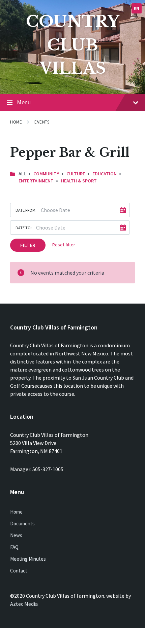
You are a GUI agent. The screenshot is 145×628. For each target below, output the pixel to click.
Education (104, 174)
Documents (22, 523)
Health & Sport (79, 181)
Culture (75, 174)
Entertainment (36, 181)
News (16, 535)
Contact (18, 570)
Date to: (24, 227)
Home (16, 122)
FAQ (14, 547)
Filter (27, 245)
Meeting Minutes (28, 559)
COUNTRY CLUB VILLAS (72, 45)
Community (46, 174)
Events (41, 122)
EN (136, 8)
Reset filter (63, 245)
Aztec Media (24, 603)
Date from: (26, 210)
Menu (24, 102)
